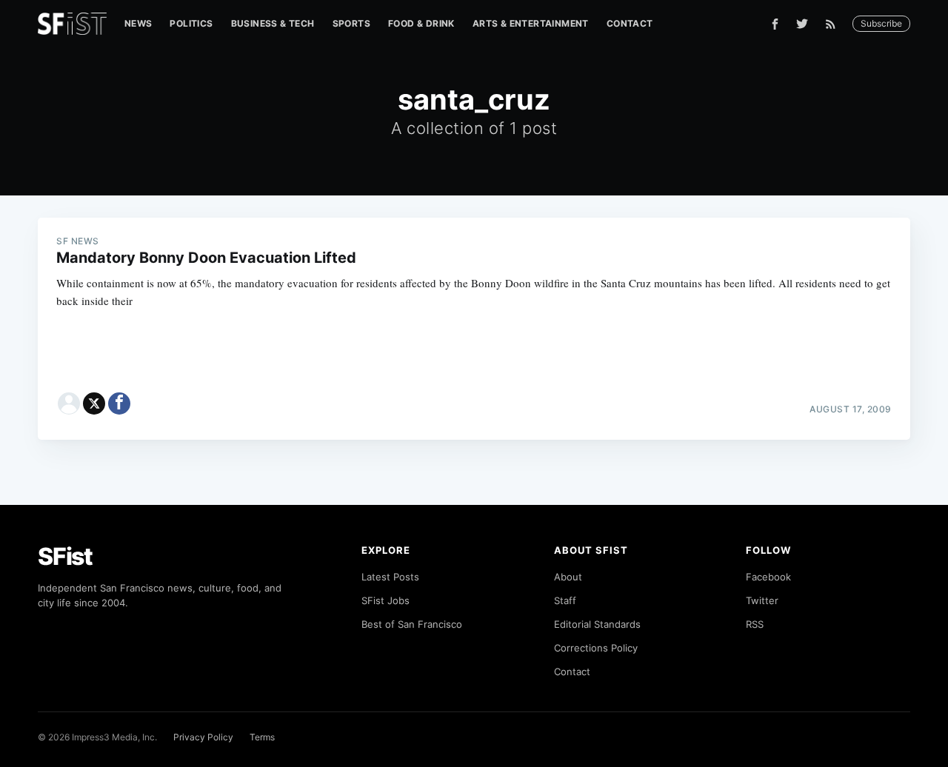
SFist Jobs (385, 600)
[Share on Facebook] (119, 403)
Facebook (768, 577)
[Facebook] (775, 24)
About (568, 577)
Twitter (762, 600)
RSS (755, 624)
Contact (630, 23)
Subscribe (881, 23)
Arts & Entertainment (531, 23)
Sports (351, 23)
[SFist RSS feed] (834, 24)
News (138, 23)
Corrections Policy (596, 648)
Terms (262, 737)
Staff (565, 600)
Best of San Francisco (411, 624)
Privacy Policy (203, 737)
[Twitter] (802, 24)
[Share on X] (94, 403)
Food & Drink (421, 23)
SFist (65, 556)
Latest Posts (390, 577)
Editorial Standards (597, 624)
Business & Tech (273, 23)
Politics (191, 23)
